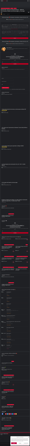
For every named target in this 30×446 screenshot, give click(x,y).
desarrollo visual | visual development (5, 8)
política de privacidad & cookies (18, 444)
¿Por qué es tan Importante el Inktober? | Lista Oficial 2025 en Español (14, 128)
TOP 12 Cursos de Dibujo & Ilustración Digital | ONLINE (22, 247)
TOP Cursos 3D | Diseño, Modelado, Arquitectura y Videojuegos (21, 258)
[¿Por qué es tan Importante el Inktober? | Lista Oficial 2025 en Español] (15, 119)
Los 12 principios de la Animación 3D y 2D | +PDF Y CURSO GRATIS (13, 165)
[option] (9, 438)
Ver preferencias (26, 443)
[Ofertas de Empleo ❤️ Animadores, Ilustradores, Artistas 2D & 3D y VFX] (15, 44)
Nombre (3, 78)
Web (2, 84)
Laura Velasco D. (9, 47)
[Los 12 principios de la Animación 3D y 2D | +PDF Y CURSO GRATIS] (15, 156)
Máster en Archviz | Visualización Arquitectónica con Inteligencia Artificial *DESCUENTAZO (7, 247)
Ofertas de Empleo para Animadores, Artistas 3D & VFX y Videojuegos (8, 377)
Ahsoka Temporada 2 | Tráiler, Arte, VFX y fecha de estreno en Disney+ (7, 407)
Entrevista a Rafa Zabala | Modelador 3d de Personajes (8, 392)
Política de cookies (13, 444)
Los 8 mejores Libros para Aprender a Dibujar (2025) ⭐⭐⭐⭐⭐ (13, 146)
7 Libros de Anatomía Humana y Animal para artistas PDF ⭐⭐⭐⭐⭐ (14, 110)
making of (15, 8)
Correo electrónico (4, 81)
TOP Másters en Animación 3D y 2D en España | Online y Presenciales (8, 258)
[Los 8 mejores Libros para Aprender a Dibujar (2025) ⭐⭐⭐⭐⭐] (15, 138)
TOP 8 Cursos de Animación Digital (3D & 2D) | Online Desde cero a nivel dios (8, 269)
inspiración (12, 8)
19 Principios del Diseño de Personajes (9, 182)
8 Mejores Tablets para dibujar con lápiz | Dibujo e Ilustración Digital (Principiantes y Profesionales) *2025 (14, 200)
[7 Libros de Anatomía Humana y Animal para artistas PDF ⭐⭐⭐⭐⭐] (15, 101)
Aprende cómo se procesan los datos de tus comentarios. (18, 89)
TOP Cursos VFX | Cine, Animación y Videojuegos (21, 269)
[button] (28, 437)
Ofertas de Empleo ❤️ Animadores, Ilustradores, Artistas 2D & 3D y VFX (15, 17)
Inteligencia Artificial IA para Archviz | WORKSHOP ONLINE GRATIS (8, 216)
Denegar (20, 443)
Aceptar (14, 443)
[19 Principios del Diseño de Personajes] (15, 174)
